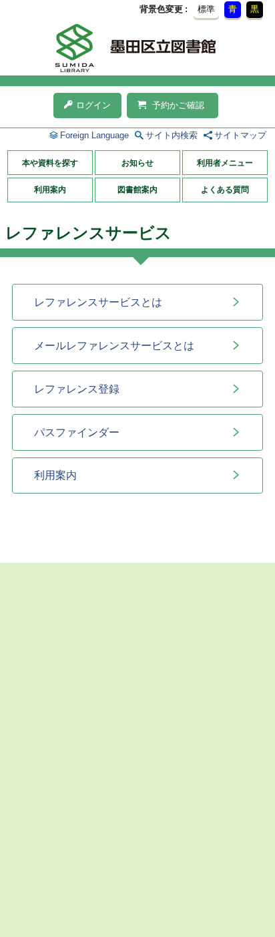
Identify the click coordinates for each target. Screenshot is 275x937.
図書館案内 (137, 189)
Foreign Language (94, 135)
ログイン (93, 105)
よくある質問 (225, 189)
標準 (206, 9)
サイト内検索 (172, 135)
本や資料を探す (50, 163)
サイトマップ (240, 135)
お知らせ (137, 163)
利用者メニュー (225, 163)
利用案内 (50, 189)
